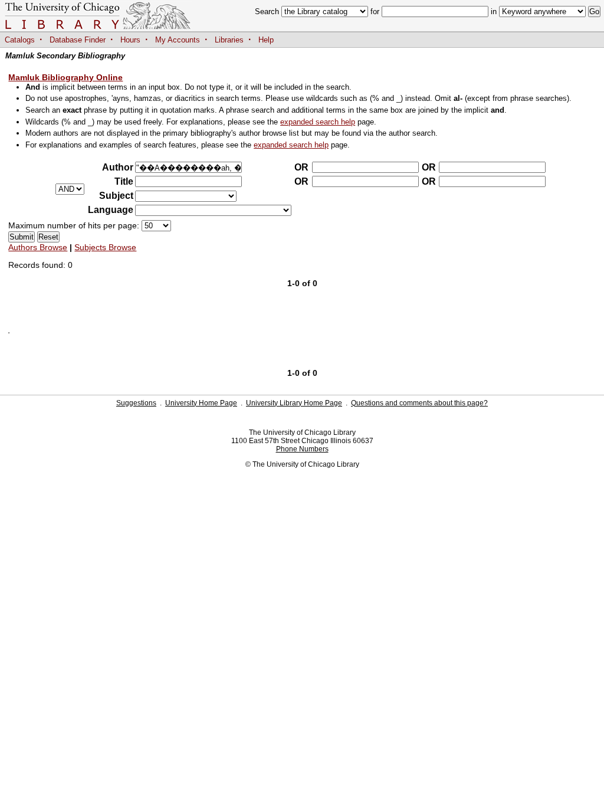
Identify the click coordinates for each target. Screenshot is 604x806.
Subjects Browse (105, 247)
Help (266, 39)
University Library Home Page (294, 403)
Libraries (229, 39)
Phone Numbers (302, 449)
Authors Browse (37, 247)
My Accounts (177, 39)
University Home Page (201, 403)
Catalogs (20, 39)
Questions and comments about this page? (419, 403)
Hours (130, 39)
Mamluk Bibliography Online (65, 77)
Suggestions (136, 403)
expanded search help (317, 121)
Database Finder (78, 39)
